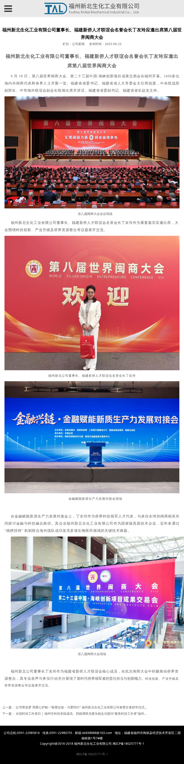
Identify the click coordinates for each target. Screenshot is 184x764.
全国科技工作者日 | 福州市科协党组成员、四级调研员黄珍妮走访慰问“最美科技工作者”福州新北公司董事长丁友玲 (95, 713)
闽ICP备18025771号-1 (92, 754)
